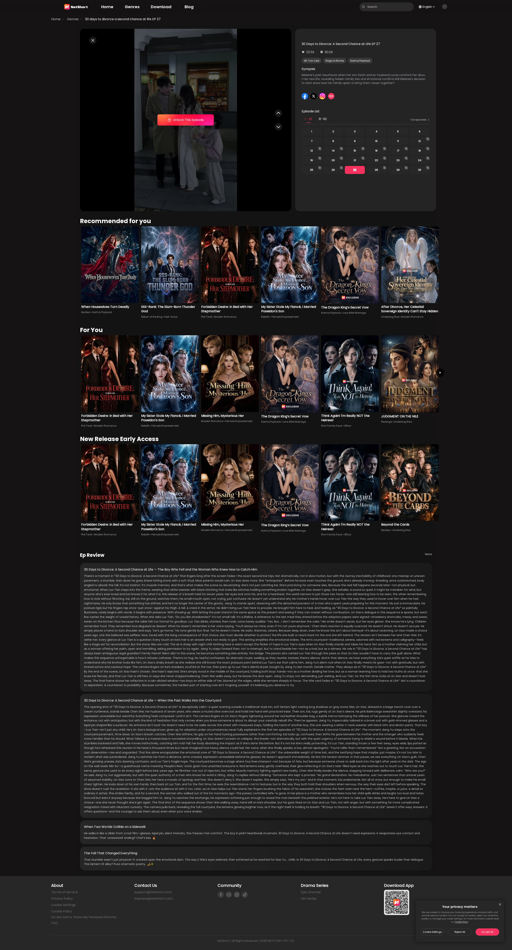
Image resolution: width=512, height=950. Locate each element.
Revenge (386, 421)
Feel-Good (170, 316)
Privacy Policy (62, 898)
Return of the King (151, 316)
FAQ (54, 923)
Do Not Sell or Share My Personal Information (84, 917)
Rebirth (265, 316)
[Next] (440, 372)
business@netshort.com (153, 898)
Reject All (459, 932)
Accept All (487, 932)
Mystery (85, 312)
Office (347, 425)
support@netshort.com (153, 892)
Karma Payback (360, 60)
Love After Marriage (354, 312)
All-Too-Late (311, 60)
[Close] (500, 904)
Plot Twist (206, 316)
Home (56, 19)
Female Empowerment (285, 316)
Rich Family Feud (331, 425)
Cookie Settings (432, 932)
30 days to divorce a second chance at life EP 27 (123, 19)
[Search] (363, 6)
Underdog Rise (390, 316)
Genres (73, 19)
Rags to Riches (335, 60)
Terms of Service (64, 892)
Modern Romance (225, 316)
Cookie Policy (461, 921)
